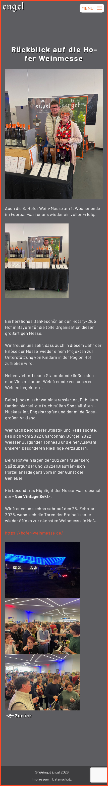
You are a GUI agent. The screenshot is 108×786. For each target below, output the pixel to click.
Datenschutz (62, 779)
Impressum (40, 779)
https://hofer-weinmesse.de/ (34, 532)
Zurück (23, 715)
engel (13, 8)
